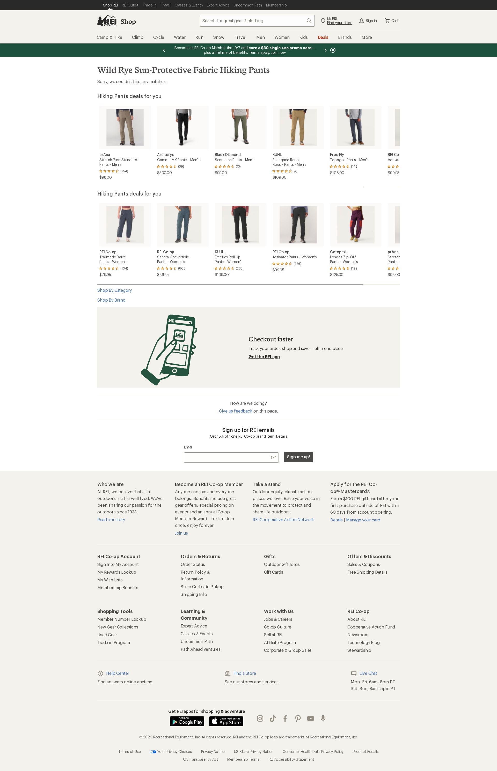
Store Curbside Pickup (202, 586)
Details (281, 436)
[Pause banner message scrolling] (332, 50)
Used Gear (107, 634)
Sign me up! (298, 456)
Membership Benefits (117, 587)
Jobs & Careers (278, 619)
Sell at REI (273, 634)
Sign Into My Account (118, 564)
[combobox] (257, 21)
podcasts (323, 718)
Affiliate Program (280, 642)
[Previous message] (164, 50)
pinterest (298, 718)
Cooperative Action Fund (371, 626)
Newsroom (357, 634)
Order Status (193, 564)
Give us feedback (235, 410)
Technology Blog (363, 642)
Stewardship (359, 650)
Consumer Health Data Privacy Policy (313, 751)
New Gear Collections (117, 626)
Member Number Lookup (121, 619)
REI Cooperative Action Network (283, 519)
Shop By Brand (111, 299)
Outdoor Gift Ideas (282, 564)
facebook (285, 718)
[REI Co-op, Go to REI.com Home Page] (106, 20)
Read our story (111, 519)
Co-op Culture (277, 626)
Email (188, 447)
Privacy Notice (213, 751)
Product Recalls (366, 751)
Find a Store (244, 673)
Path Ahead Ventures (201, 649)
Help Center (117, 673)
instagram (260, 718)
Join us (181, 532)
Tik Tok (273, 718)
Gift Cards (273, 572)
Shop (128, 21)
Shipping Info (194, 594)
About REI (357, 619)
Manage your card (363, 519)
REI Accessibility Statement (291, 759)
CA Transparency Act (200, 759)
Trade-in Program (113, 642)
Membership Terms (243, 759)
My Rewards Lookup (116, 572)
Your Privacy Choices (174, 751)
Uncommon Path (197, 641)
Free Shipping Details (367, 572)
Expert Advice (194, 625)
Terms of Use (129, 751)
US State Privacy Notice (253, 751)
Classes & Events (197, 633)
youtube (310, 718)
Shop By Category (114, 290)
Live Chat (368, 673)
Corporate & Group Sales (288, 650)
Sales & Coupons (363, 564)
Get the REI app (264, 356)
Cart (395, 20)
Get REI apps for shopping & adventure (206, 711)
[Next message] (326, 50)
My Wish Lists (110, 579)
